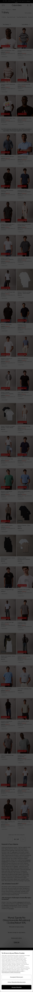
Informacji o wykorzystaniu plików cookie (13, 971)
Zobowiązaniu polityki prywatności (11, 972)
